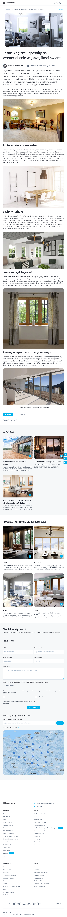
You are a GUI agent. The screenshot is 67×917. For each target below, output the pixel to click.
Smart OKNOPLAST (8, 844)
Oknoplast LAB (38, 842)
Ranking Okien (38, 819)
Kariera (5, 884)
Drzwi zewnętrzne (8, 825)
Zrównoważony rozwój (9, 875)
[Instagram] (14, 903)
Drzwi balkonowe (7, 830)
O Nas (4, 867)
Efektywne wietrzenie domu (10, 836)
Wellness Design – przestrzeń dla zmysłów (48, 828)
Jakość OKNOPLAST (8, 892)
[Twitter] (29, 903)
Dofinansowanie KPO (17, 914)
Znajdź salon (37, 870)
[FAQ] (60, 3)
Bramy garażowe (7, 828)
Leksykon (37, 836)
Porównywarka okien (40, 814)
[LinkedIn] (24, 903)
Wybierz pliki (10, 685)
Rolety (4, 819)
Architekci (37, 839)
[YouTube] (9, 903)
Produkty (6, 811)
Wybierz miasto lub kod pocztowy (13, 719)
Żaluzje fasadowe (7, 822)
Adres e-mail (38, 648)
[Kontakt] (54, 3)
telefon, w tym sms (42, 697)
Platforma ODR (38, 881)
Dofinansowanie (54, 913)
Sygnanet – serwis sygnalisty (42, 884)
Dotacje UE (45, 913)
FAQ (35, 816)
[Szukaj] (51, 3)
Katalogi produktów (39, 825)
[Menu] (63, 2)
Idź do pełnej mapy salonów (10, 727)
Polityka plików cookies (29, 914)
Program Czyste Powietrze (41, 822)
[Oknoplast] (9, 2)
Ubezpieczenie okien (8, 878)
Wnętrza (13, 420)
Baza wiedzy (9, 9)
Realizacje (8, 853)
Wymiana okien (7, 881)
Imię (4, 648)
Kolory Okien (6, 847)
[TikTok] (38, 903)
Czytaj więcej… (6, 693)
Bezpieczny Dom (39, 833)
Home (3, 9)
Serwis (36, 864)
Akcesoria (5, 842)
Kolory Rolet (6, 850)
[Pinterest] (19, 903)
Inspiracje (5, 856)
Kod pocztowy (38, 657)
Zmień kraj (58, 903)
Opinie (4, 889)
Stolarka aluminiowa (8, 833)
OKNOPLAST (7, 864)
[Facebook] (4, 903)
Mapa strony (37, 913)
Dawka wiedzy (38, 845)
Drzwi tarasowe (7, 816)
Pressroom (6, 872)
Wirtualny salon (7, 870)
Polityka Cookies (38, 878)
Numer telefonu (7, 657)
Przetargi (5, 895)
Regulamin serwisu (28, 913)
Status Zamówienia (39, 886)
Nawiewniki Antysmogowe (10, 839)
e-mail (7, 697)
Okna (4, 814)
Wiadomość (6, 666)
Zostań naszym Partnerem (41, 872)
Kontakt (36, 867)
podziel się (22, 414)
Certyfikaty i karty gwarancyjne (11, 886)
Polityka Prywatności (40, 875)
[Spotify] (34, 903)
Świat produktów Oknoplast (41, 831)
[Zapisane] (57, 3)
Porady (6, 420)
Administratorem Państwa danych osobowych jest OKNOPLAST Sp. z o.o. (33, 702)
